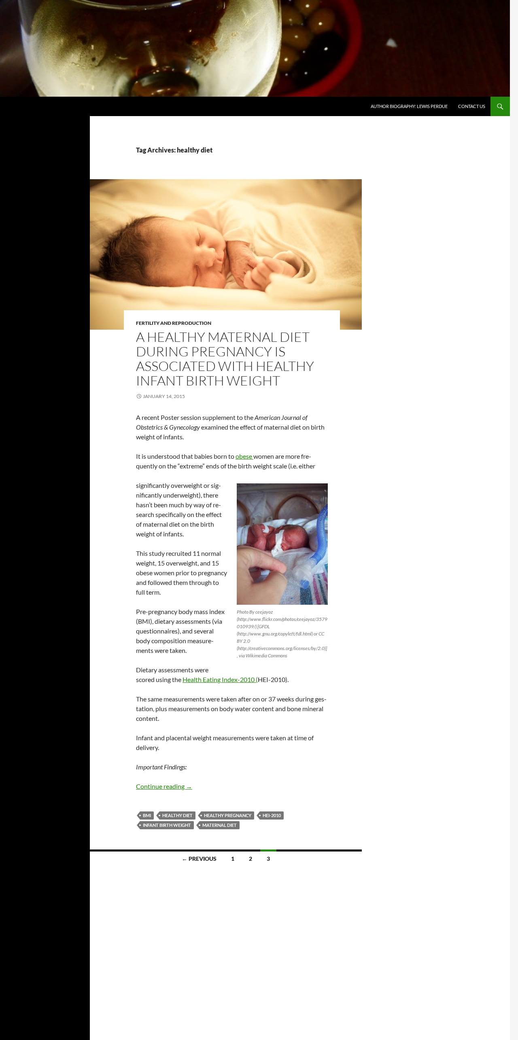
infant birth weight (167, 825)
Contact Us (471, 106)
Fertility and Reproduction (173, 323)
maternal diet (219, 825)
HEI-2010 (272, 815)
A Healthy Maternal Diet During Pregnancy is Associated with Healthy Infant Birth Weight (225, 358)
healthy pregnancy (227, 815)
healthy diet (177, 815)
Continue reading (164, 786)
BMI (147, 815)
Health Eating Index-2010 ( (220, 679)
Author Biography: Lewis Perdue (409, 106)
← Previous (199, 858)
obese (244, 456)
